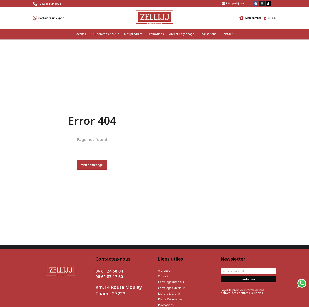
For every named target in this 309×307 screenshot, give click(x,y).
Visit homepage (92, 165)
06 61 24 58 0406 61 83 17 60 (109, 273)
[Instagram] (262, 3)
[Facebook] (255, 3)
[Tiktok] (268, 3)
